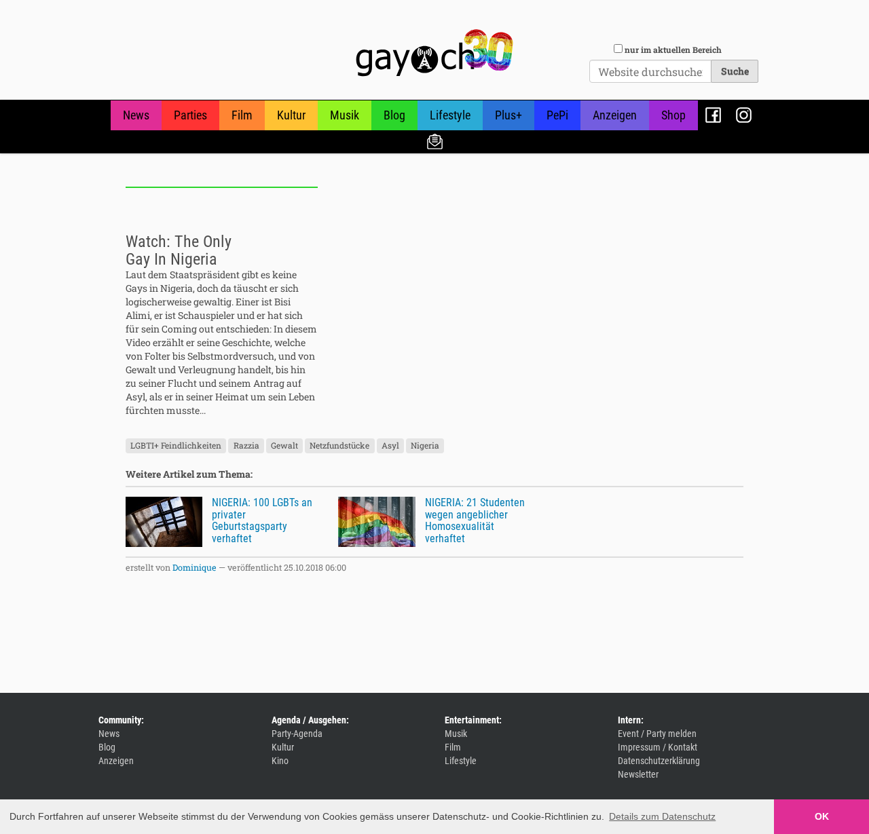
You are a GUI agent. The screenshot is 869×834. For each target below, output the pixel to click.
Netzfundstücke (339, 445)
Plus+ (508, 115)
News (136, 115)
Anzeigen (615, 115)
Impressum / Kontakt (657, 747)
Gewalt (284, 445)
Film (242, 115)
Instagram (743, 115)
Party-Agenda (297, 733)
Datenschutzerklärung (659, 760)
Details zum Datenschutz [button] (662, 816)
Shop (673, 115)
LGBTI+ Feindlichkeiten (175, 445)
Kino (280, 760)
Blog (394, 115)
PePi (557, 115)
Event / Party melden (657, 733)
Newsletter (435, 141)
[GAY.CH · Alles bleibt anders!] (434, 53)
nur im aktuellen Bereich (673, 49)
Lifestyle (450, 115)
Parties (190, 115)
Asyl (390, 445)
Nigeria (425, 445)
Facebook (713, 115)
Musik (344, 115)
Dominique (194, 567)
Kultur (291, 115)
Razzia (246, 445)
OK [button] (822, 816)
